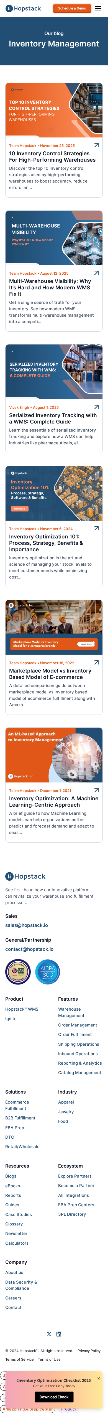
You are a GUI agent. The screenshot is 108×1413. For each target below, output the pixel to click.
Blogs (10, 1176)
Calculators (17, 1243)
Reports (13, 1195)
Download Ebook (54, 1397)
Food (63, 1121)
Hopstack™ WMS (21, 1009)
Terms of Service (19, 1359)
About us (14, 1272)
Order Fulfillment (75, 1034)
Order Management (77, 1025)
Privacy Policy (89, 1350)
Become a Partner (76, 1185)
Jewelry (66, 1111)
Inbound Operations (78, 1053)
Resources (17, 1166)
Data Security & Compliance (21, 1285)
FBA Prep (14, 1127)
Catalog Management (79, 1072)
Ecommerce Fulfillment (17, 1105)
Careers (13, 1298)
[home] (23, 8)
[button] (96, 8)
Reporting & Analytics (80, 1063)
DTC (9, 1137)
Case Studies (18, 1214)
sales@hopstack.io (26, 925)
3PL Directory (72, 1214)
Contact (13, 1307)
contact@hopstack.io (29, 949)
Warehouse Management (71, 1012)
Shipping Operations (78, 1044)
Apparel (66, 1102)
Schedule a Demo (72, 8)
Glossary (14, 1224)
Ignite (11, 1018)
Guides (12, 1204)
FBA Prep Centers (76, 1204)
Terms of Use (49, 1359)
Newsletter (16, 1233)
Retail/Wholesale (22, 1146)
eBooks (12, 1185)
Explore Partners (75, 1176)
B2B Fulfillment (20, 1118)
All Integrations (73, 1195)
